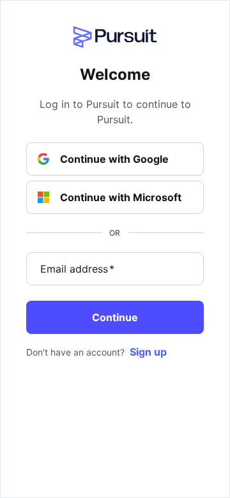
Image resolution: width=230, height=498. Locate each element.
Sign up (148, 351)
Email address (77, 269)
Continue (115, 317)
